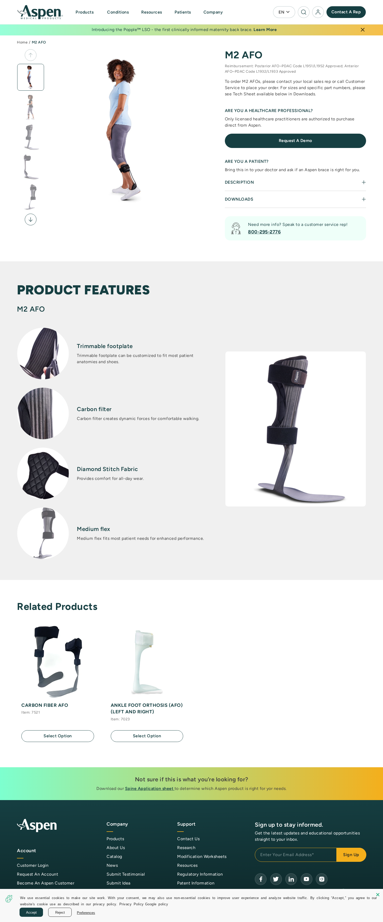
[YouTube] (291, 879)
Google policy (156, 904)
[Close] (362, 30)
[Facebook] (261, 879)
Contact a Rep (346, 11)
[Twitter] (276, 879)
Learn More (265, 29)
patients (183, 12)
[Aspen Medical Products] (40, 12)
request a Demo (295, 140)
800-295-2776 (264, 232)
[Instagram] (322, 879)
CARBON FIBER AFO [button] (44, 705)
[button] (85, 12)
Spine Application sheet (150, 788)
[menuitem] (90, 12)
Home (22, 42)
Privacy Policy (131, 904)
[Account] (318, 12)
